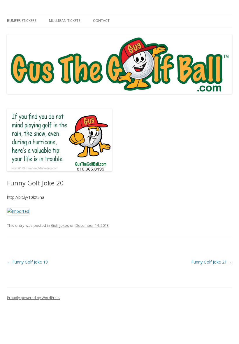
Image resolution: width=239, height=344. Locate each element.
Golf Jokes (60, 225)
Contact (101, 20)
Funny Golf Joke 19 (27, 262)
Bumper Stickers (21, 20)
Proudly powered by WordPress (33, 297)
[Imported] (18, 211)
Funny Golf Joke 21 (211, 262)
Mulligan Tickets (64, 20)
